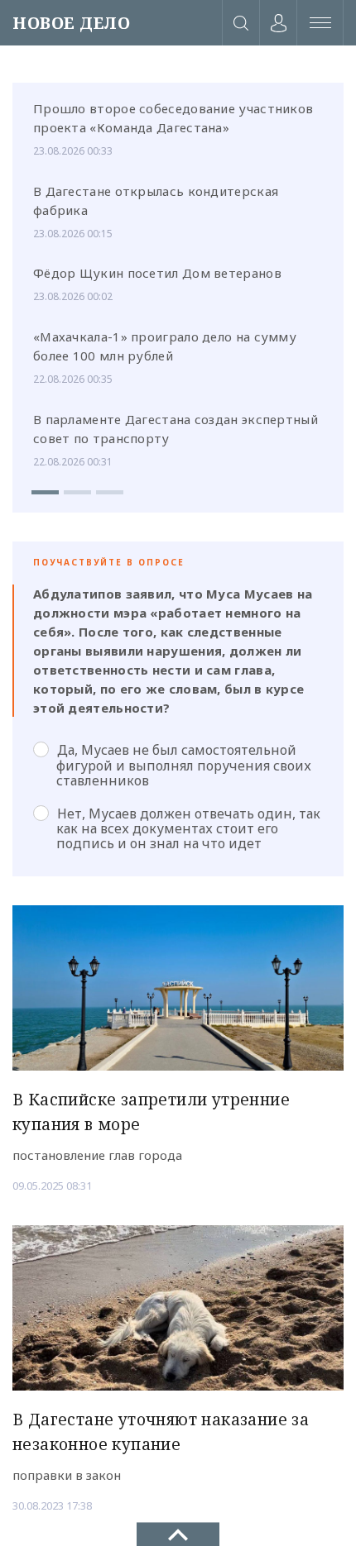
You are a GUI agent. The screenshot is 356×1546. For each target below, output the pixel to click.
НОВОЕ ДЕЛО (71, 22)
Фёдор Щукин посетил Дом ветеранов (157, 273)
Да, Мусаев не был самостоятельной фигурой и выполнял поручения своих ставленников (183, 765)
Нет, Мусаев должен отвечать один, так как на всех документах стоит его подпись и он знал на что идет (188, 828)
